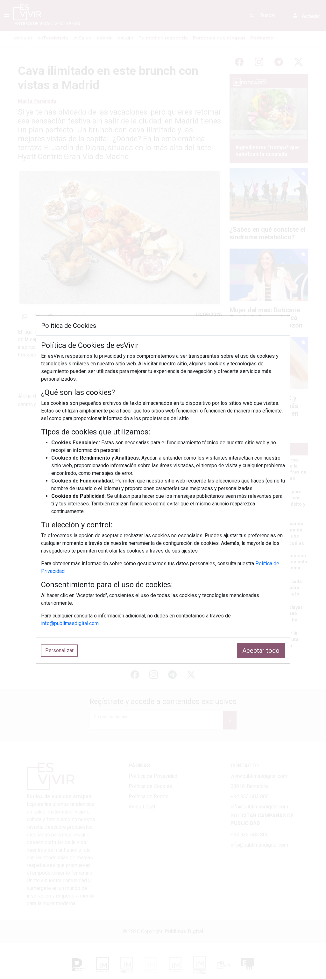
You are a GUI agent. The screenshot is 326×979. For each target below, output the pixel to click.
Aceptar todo (261, 650)
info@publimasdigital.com (70, 623)
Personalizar (59, 650)
